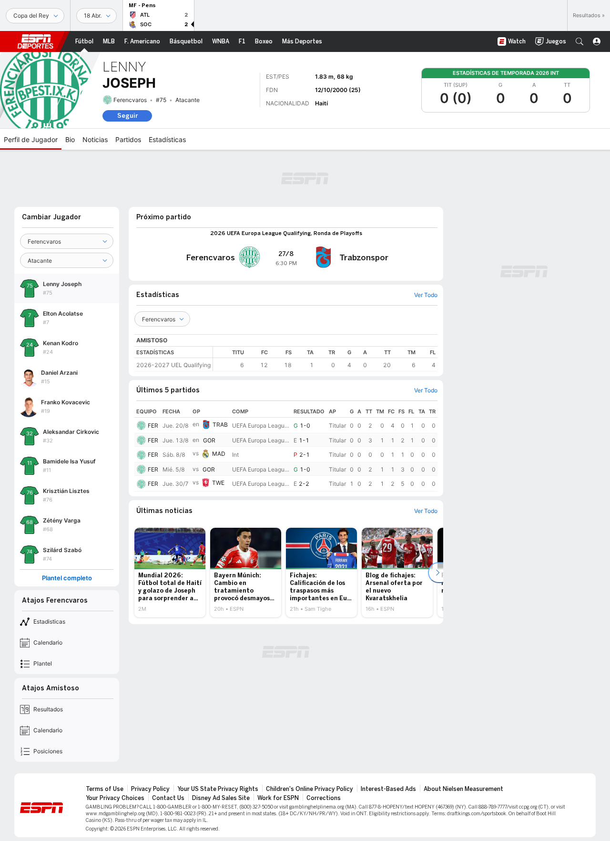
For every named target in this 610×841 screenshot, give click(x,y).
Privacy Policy (150, 789)
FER (153, 425)
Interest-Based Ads (388, 789)
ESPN (35, 41)
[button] (579, 41)
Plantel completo (67, 578)
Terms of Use (104, 789)
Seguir (127, 115)
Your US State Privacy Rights (217, 789)
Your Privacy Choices (115, 798)
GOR (209, 440)
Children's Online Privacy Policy (309, 789)
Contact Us (168, 798)
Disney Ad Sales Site (221, 798)
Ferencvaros (130, 99)
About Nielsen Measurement (463, 789)
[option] (169, 572)
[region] (325, 358)
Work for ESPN (278, 798)
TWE (218, 483)
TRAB (220, 424)
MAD (218, 453)
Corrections (323, 798)
